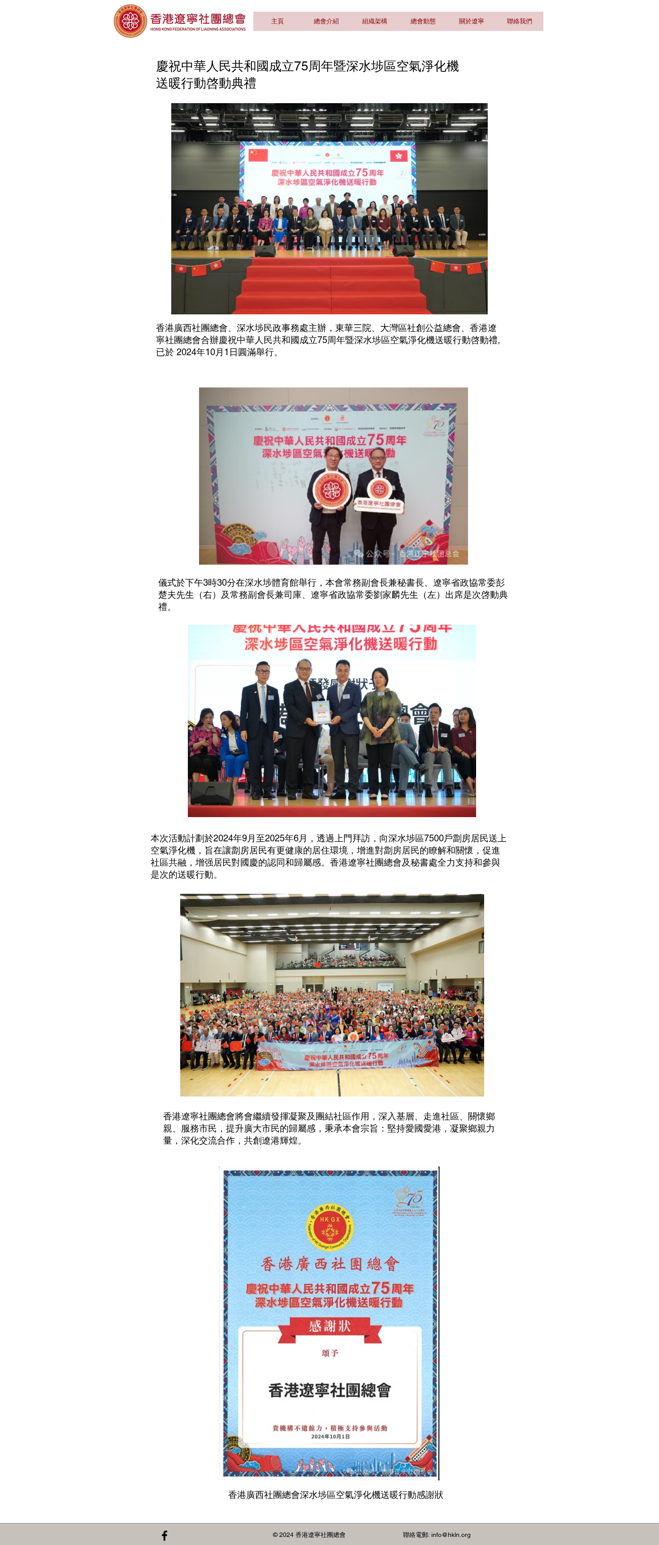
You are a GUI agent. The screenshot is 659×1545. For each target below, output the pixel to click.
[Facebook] (164, 1535)
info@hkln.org (451, 1534)
